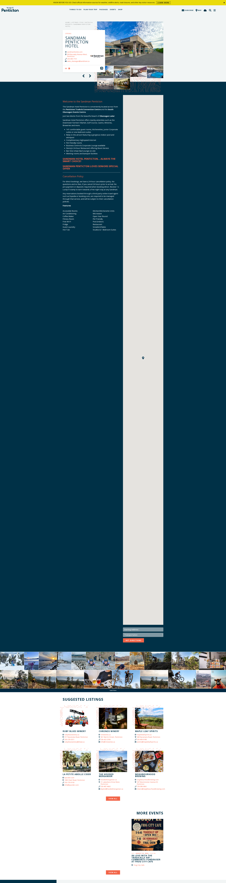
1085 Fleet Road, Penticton (74, 780)
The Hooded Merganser (106, 775)
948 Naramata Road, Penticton (148, 737)
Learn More (163, 3)
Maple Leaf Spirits (146, 731)
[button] (214, 10)
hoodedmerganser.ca (109, 780)
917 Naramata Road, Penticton (76, 737)
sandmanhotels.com (74, 52)
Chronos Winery (109, 731)
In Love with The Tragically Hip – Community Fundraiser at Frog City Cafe (146, 858)
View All (113, 799)
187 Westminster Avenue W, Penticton (147, 783)
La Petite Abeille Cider (77, 774)
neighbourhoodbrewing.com (148, 780)
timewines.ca (106, 735)
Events (113, 10)
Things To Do (75, 10)
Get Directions (133, 640)
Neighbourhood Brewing (145, 775)
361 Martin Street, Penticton (111, 737)
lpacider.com (69, 778)
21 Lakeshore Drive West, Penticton (110, 783)
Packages (103, 10)
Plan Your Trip (90, 10)
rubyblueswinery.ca (71, 735)
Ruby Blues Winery (74, 731)
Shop (120, 10)
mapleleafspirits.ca (144, 735)
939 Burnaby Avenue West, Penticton (77, 55)
